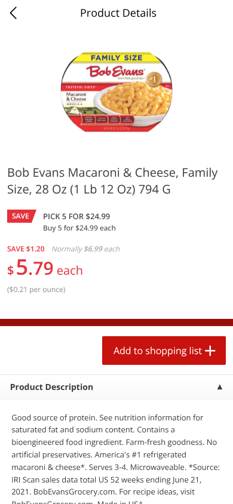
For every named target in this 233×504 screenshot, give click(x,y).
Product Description (51, 387)
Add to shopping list (158, 350)
